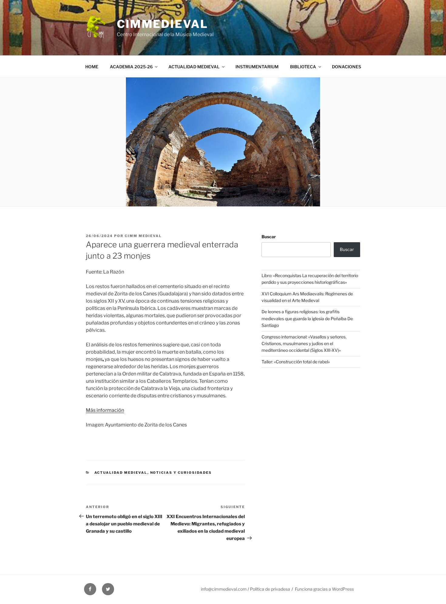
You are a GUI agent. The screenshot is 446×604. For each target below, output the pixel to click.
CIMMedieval (162, 24)
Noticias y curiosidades (181, 472)
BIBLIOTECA (303, 66)
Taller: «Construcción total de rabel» (296, 361)
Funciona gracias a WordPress (324, 589)
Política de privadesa (270, 589)
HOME (91, 66)
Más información (105, 410)
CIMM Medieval (143, 236)
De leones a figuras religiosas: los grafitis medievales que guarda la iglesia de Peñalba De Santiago (307, 318)
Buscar (269, 236)
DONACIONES (346, 66)
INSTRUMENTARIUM (257, 66)
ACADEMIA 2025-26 (131, 66)
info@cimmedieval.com (224, 589)
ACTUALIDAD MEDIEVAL (194, 66)
